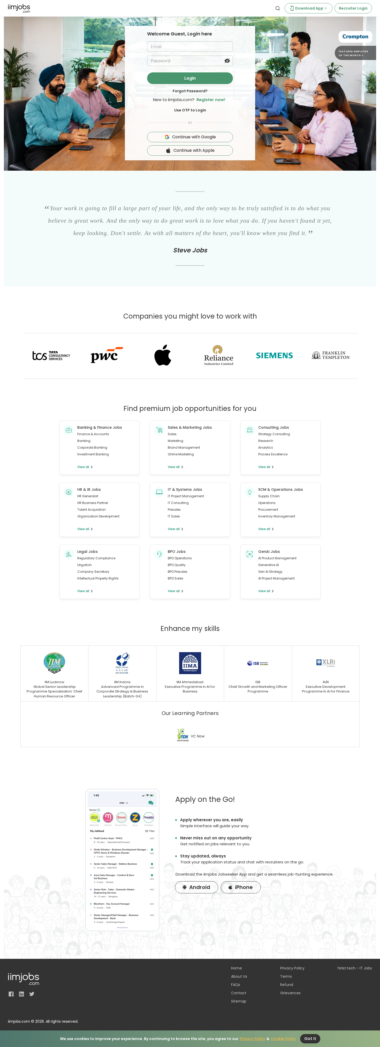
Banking (83, 441)
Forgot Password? (190, 91)
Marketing (175, 441)
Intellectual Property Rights (98, 578)
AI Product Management (277, 558)
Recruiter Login (353, 8)
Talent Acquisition (91, 509)
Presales (174, 509)
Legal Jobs (87, 551)
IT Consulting (178, 503)
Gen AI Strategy (270, 571)
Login (190, 78)
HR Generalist (87, 496)
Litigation (84, 565)
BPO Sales (175, 578)
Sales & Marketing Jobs (190, 427)
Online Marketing (181, 454)
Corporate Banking (92, 447)
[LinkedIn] (21, 994)
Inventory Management (276, 516)
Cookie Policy (283, 1038)
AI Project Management (276, 578)
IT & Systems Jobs (185, 489)
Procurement (268, 509)
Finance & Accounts (93, 434)
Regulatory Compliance (96, 558)
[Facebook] (11, 994)
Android (199, 887)
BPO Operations (180, 558)
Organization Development (98, 516)
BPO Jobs (177, 551)
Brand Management (184, 447)
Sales (172, 434)
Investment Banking (93, 454)
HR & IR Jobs (89, 489)
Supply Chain (269, 496)
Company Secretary (93, 571)
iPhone (244, 887)
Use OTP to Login (190, 110)
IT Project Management (186, 496)
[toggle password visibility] (227, 61)
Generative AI (268, 565)
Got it (310, 1039)
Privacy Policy (252, 1038)
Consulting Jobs (273, 427)
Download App (309, 8)
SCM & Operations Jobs (280, 489)
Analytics (265, 447)
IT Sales (174, 516)
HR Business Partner (92, 503)
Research (265, 441)
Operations (267, 503)
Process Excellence (272, 454)
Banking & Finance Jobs (99, 427)
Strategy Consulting (274, 434)
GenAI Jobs (269, 551)
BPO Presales (177, 571)
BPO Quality (177, 565)
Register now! (210, 100)
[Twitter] (32, 994)
